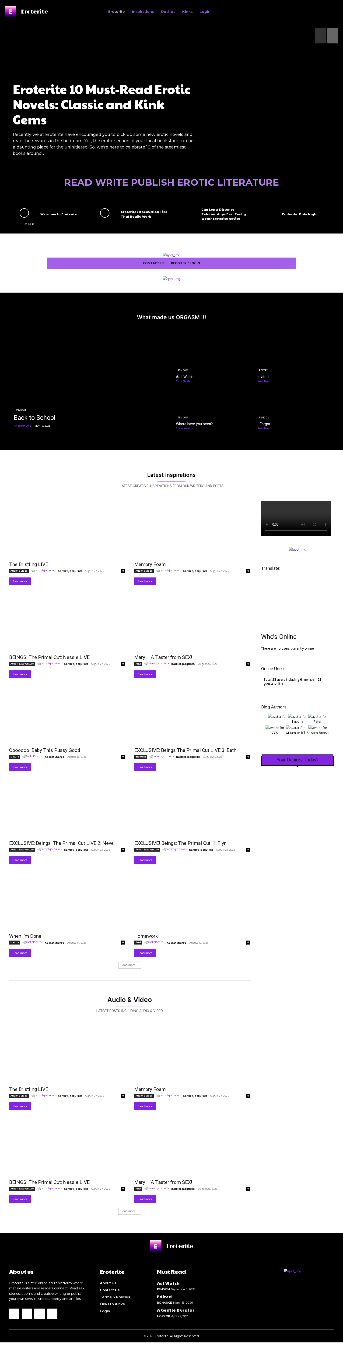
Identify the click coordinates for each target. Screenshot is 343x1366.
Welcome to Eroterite (58, 214)
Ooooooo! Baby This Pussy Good (44, 750)
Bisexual (141, 756)
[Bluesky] (39, 1314)
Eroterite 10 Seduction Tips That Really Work (144, 214)
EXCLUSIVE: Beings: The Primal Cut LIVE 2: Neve (61, 843)
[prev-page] (320, 35)
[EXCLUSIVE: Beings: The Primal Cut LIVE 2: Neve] (67, 808)
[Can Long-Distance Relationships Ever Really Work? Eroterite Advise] (185, 212)
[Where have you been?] (212, 408)
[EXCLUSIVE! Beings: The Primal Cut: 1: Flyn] (192, 808)
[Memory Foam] (192, 530)
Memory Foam (150, 564)
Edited (164, 1296)
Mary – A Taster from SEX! (163, 657)
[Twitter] (27, 1314)
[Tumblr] (52, 1314)
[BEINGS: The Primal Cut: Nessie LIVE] (67, 622)
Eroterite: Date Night (300, 214)
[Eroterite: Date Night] (265, 212)
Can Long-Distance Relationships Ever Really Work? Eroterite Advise (223, 214)
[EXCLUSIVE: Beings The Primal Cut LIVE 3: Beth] (192, 715)
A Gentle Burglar (176, 1310)
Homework (146, 936)
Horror (163, 1316)
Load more (128, 965)
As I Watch (168, 1283)
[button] (266, 11)
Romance (164, 1302)
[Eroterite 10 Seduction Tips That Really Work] (104, 212)
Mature (14, 756)
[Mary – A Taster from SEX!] (192, 622)
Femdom (20, 410)
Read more (20, 581)
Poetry (263, 370)
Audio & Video (19, 570)
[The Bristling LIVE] (67, 530)
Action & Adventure (22, 663)
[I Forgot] (293, 408)
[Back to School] (90, 385)
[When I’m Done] (67, 901)
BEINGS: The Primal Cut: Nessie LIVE (49, 657)
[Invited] (293, 361)
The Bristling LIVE (28, 564)
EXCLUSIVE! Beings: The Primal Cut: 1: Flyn (180, 843)
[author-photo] (44, 571)
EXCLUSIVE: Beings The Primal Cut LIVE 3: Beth (185, 750)
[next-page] (332, 35)
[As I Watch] (212, 361)
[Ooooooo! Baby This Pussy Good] (67, 715)
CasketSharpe (54, 756)
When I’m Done (25, 936)
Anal (138, 663)
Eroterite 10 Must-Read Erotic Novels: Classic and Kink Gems (101, 104)
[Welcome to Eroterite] (24, 212)
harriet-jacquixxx (70, 571)
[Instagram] (14, 1314)
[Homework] (192, 901)
